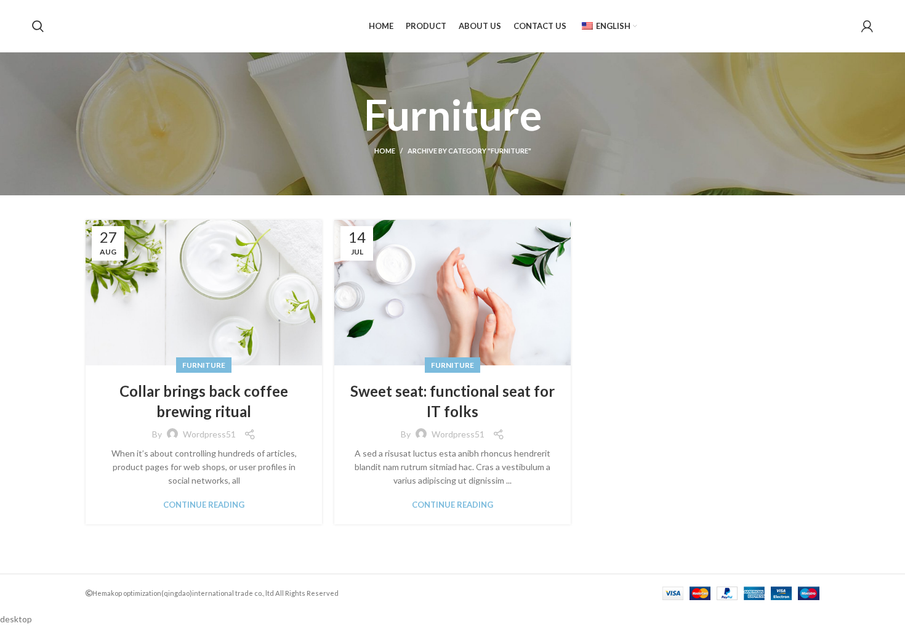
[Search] (38, 26)
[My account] (867, 26)
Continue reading (203, 505)
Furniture (203, 365)
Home (384, 151)
